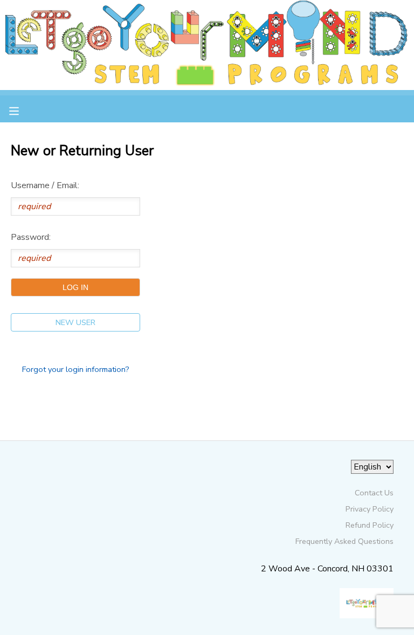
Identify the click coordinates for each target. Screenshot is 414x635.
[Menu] (22, 110)
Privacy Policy (370, 508)
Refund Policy (370, 525)
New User (75, 322)
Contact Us (374, 492)
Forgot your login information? (75, 369)
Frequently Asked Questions (344, 541)
